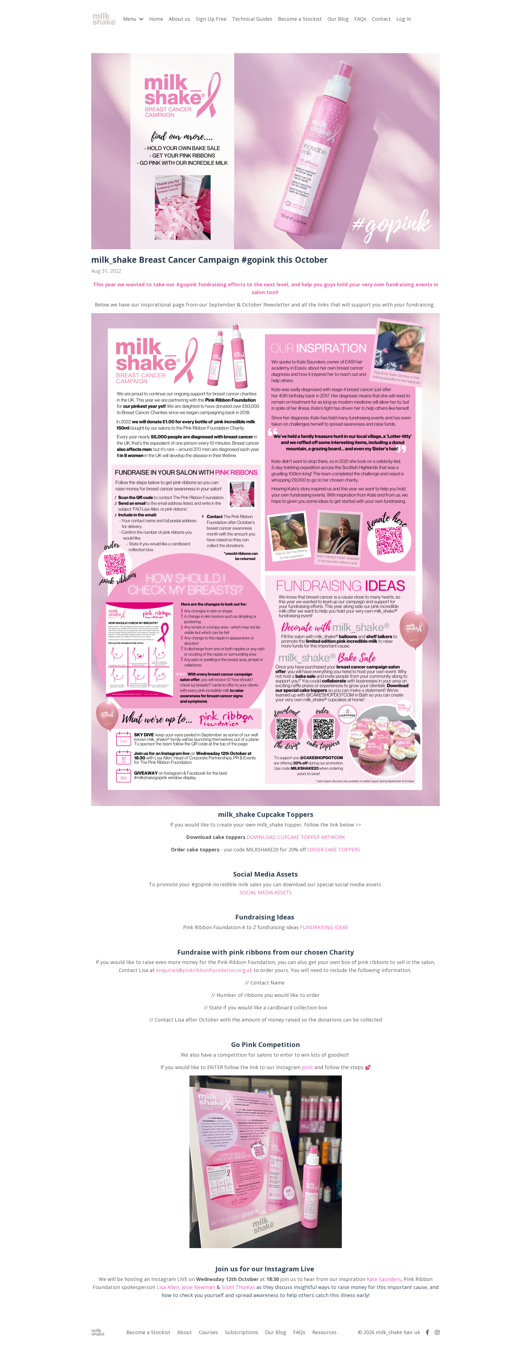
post (307, 1067)
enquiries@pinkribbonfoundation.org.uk (204, 970)
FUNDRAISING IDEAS (324, 927)
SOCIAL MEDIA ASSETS (266, 892)
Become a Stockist (300, 18)
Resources (324, 1332)
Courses (208, 1332)
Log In (403, 18)
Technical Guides (252, 18)
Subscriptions (241, 1332)
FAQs (360, 18)
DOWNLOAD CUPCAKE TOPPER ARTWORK (296, 837)
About (184, 1332)
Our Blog (338, 18)
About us (179, 18)
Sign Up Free (211, 18)
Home (156, 18)
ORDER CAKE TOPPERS (333, 849)
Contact (381, 18)
